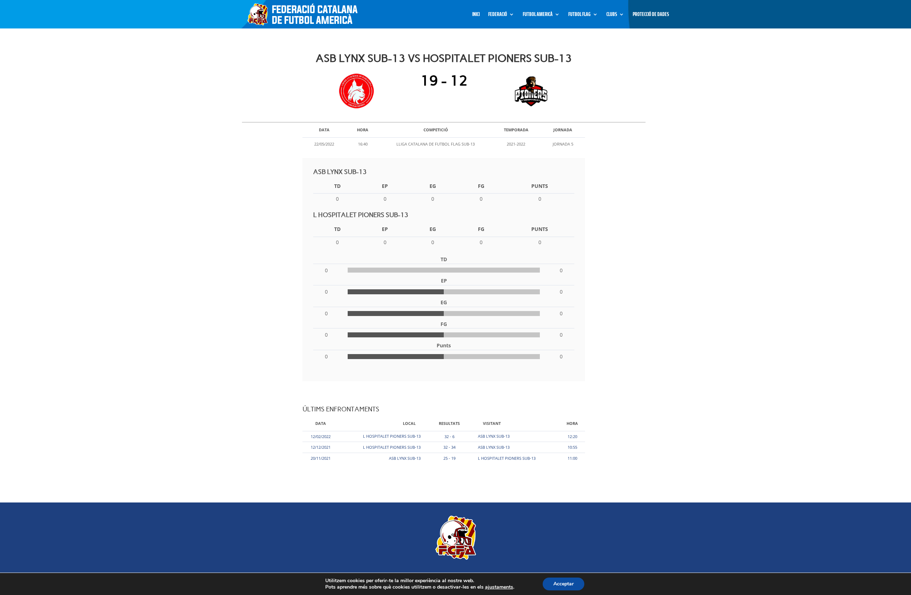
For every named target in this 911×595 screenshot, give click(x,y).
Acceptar (563, 583)
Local (409, 423)
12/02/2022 (321, 436)
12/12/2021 (321, 447)
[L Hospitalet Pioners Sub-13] (529, 91)
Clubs (611, 15)
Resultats (449, 423)
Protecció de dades (651, 15)
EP (385, 186)
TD (337, 186)
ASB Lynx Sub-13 (494, 436)
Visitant (492, 423)
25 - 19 (449, 458)
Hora (572, 423)
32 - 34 (449, 447)
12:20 (572, 436)
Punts (539, 186)
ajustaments (499, 587)
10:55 (572, 447)
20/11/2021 (321, 458)
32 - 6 (449, 436)
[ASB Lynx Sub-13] (358, 91)
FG (481, 186)
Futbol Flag (579, 15)
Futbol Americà (538, 15)
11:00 (572, 458)
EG (433, 186)
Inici (476, 15)
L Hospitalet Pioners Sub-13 (392, 436)
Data (320, 423)
